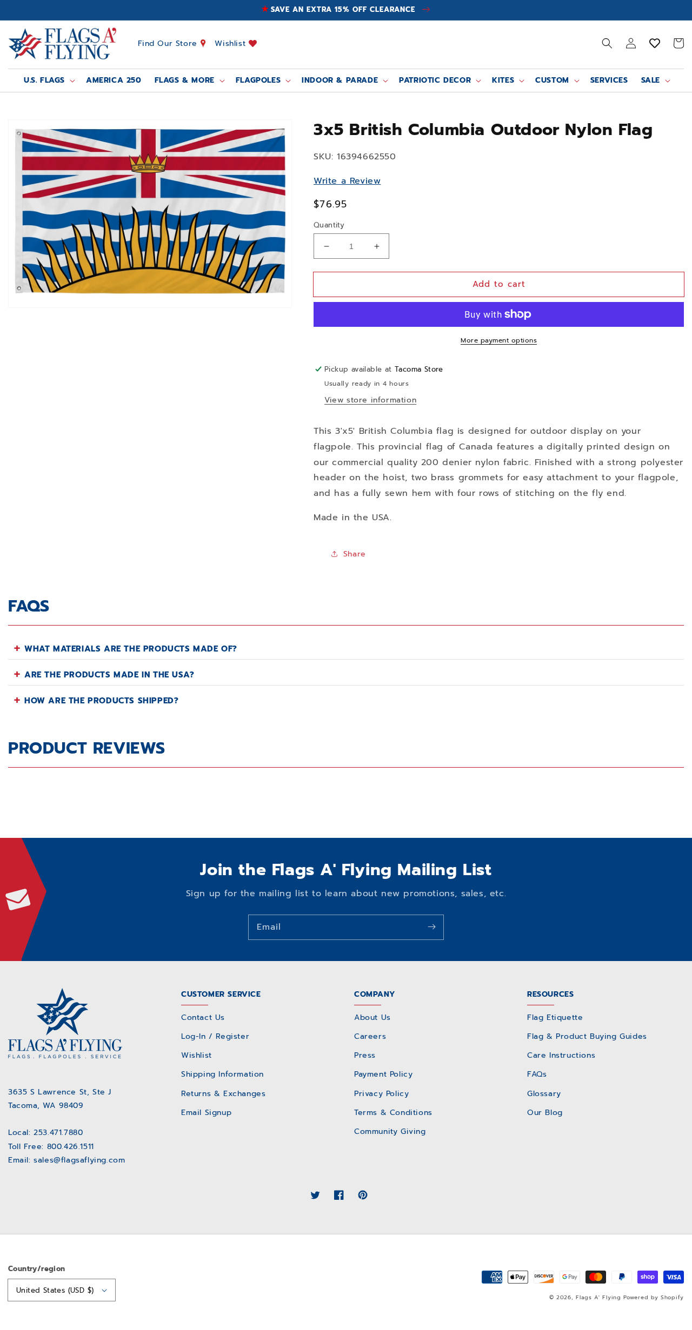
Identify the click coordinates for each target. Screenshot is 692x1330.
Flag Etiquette (555, 1017)
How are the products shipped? (101, 701)
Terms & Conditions (393, 1112)
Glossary (544, 1093)
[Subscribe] (431, 927)
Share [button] (354, 554)
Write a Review (347, 180)
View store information (370, 400)
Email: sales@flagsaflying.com (66, 1160)
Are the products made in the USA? (109, 675)
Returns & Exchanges (223, 1093)
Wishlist (231, 43)
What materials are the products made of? (130, 649)
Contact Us (203, 1017)
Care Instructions (561, 1055)
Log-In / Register (215, 1036)
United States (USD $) (55, 1290)
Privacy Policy (381, 1093)
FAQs (537, 1074)
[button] (607, 43)
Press (365, 1055)
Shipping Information (222, 1074)
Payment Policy (383, 1074)
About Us (372, 1017)
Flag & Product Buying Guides (587, 1036)
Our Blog (545, 1112)
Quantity (329, 225)
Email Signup (206, 1112)
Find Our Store (169, 43)
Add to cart (499, 284)
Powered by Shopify (653, 1297)
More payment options (499, 340)
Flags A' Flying (598, 1297)
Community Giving (390, 1131)
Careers (370, 1036)
